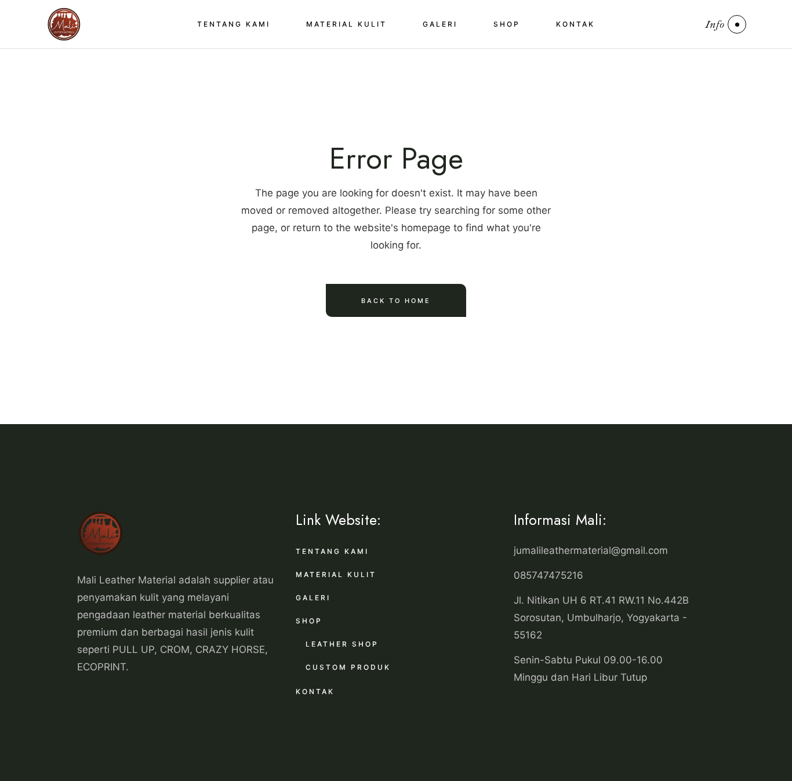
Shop (309, 620)
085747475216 (548, 575)
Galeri (313, 597)
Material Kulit (336, 574)
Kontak (315, 691)
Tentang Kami (332, 551)
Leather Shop (342, 644)
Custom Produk (348, 667)
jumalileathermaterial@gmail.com (591, 550)
